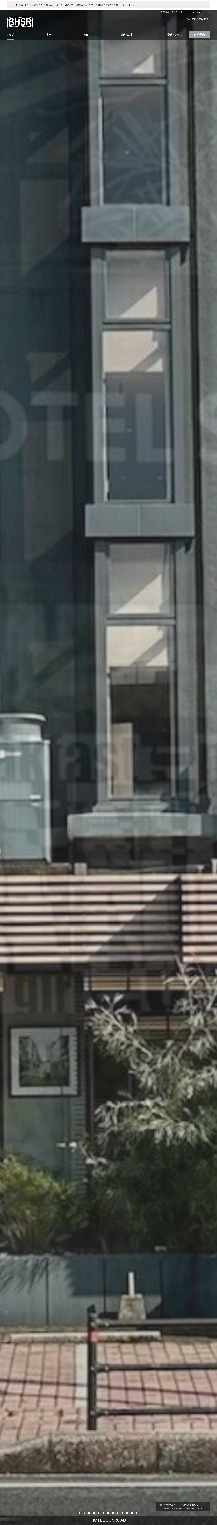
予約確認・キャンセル (172, 12)
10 (123, 1512)
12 (132, 1512)
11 (127, 1512)
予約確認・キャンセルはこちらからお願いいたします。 (184, 1508)
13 (137, 1512)
